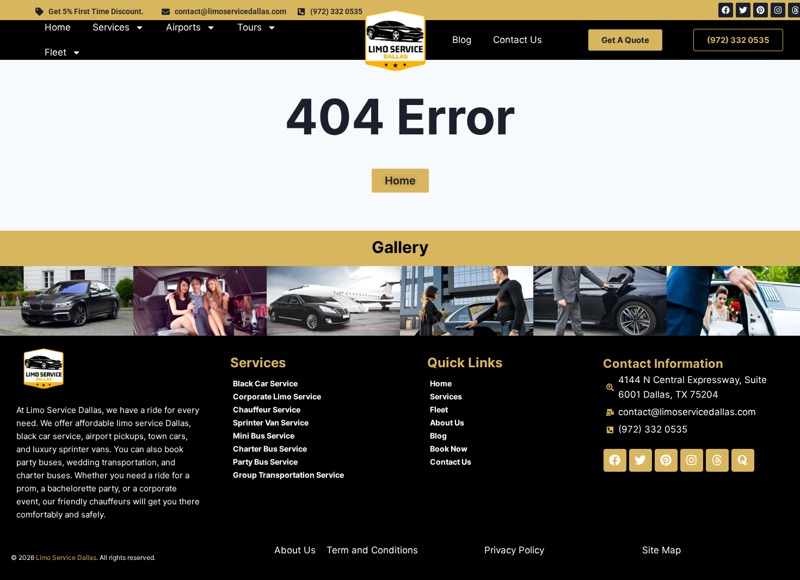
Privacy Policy (514, 550)
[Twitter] (743, 10)
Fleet (55, 52)
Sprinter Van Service (271, 422)
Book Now (448, 448)
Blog (461, 39)
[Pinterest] (760, 10)
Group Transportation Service (288, 474)
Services (111, 27)
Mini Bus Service (263, 435)
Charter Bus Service (270, 448)
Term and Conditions (372, 550)
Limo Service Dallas (66, 557)
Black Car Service (265, 383)
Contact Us (517, 39)
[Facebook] (725, 10)
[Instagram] (778, 10)
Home (58, 27)
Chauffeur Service (266, 409)
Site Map (661, 550)
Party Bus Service (265, 461)
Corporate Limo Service (277, 396)
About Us (447, 422)
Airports (183, 27)
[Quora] (742, 460)
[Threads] (717, 460)
